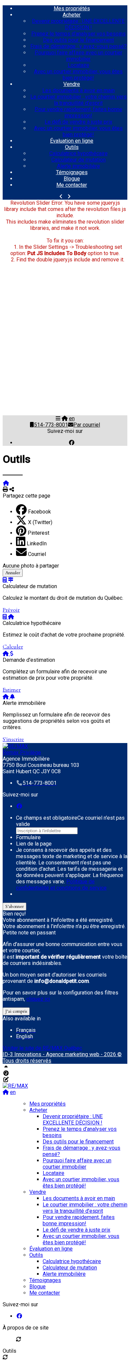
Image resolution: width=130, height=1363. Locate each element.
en (72, 418)
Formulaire (28, 837)
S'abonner (14, 907)
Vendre (71, 84)
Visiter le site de (42, 1048)
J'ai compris (16, 1011)
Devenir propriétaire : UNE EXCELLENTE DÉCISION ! (78, 24)
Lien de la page (34, 844)
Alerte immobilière (78, 166)
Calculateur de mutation (78, 160)
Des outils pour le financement (78, 40)
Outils (72, 147)
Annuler (12, 573)
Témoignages (72, 172)
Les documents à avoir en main (78, 90)
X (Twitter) (40, 522)
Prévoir (11, 610)
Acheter (72, 15)
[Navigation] (58, 418)
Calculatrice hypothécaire (78, 153)
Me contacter (71, 185)
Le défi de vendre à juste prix (78, 122)
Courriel (37, 554)
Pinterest (38, 533)
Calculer (13, 646)
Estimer (12, 690)
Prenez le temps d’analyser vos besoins (78, 34)
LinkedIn (37, 543)
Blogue (72, 178)
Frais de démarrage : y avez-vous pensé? (78, 46)
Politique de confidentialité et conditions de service (61, 884)
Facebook (39, 512)
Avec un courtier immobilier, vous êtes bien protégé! (78, 74)
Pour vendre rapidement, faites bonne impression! (78, 112)
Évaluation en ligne (71, 141)
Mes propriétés (72, 8)
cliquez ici (38, 999)
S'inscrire (13, 739)
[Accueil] (65, 418)
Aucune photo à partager (31, 566)
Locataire (78, 65)
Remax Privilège (22, 752)
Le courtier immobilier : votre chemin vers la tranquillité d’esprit (78, 100)
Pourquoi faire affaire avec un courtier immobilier (78, 55)
